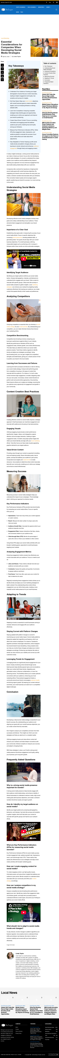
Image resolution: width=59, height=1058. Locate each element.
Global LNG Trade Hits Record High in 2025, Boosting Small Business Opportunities (49, 96)
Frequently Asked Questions (48, 82)
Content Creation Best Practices (49, 73)
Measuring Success (49, 76)
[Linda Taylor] (10, 965)
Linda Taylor (17, 56)
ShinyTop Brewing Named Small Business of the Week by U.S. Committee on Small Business (49, 115)
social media (28, 101)
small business (23, 327)
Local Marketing (5, 38)
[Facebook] (46, 2)
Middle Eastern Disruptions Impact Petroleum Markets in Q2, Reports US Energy (50, 106)
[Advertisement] (29, 26)
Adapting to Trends (49, 78)
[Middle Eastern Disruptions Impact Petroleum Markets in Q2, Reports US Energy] (22, 1000)
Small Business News (47, 92)
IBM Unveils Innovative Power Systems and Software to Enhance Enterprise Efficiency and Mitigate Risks (49, 126)
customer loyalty (35, 680)
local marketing (35, 441)
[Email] (2, 79)
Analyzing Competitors (50, 71)
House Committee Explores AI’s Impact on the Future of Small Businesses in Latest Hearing (50, 136)
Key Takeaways (48, 66)
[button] (56, 9)
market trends (26, 460)
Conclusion (47, 80)
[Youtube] (57, 2)
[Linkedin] (50, 2)
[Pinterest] (2, 72)
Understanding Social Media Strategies (49, 68)
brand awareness (17, 237)
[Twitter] (53, 2)
